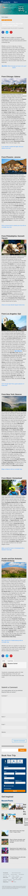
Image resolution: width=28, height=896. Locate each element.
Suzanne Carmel (6, 28)
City (3, 20)
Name (3, 716)
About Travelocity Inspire (16, 872)
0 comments (21, 28)
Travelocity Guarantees (17, 879)
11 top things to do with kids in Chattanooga (18, 857)
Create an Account (11, 880)
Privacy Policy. (9, 888)
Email (3, 724)
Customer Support (14, 874)
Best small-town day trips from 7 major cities (17, 831)
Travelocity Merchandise (7, 879)
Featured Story (8, 20)
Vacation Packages (15, 877)
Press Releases (21, 874)
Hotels (13, 878)
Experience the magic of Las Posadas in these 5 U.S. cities (18, 849)
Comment (4, 696)
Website (4, 732)
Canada (14, 881)
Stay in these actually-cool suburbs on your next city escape (17, 841)
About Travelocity (6, 874)
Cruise (20, 878)
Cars (16, 878)
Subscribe (5, 880)
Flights (21, 877)
